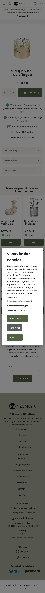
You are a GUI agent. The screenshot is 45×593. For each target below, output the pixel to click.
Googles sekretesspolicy (18, 301)
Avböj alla (15, 337)
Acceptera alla (18, 318)
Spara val (15, 327)
